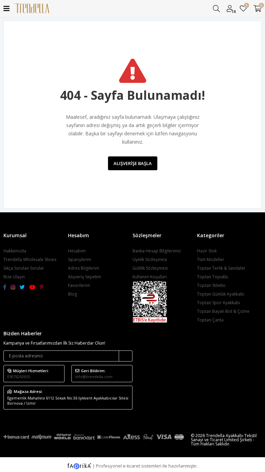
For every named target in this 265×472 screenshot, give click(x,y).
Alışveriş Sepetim (84, 277)
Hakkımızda (14, 251)
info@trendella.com (93, 376)
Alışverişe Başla (133, 163)
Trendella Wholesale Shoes (29, 259)
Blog (72, 294)
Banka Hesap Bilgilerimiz (156, 251)
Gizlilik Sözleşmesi (150, 268)
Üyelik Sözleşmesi (149, 259)
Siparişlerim (79, 259)
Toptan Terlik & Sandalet (221, 268)
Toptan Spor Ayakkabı (218, 303)
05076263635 (18, 376)
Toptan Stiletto (211, 285)
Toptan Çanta (210, 320)
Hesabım (77, 251)
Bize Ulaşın (14, 277)
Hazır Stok (207, 251)
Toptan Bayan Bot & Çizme (223, 311)
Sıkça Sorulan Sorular (23, 268)
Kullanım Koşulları (149, 277)
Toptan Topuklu (212, 277)
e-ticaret (131, 465)
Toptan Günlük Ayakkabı (220, 294)
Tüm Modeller (210, 259)
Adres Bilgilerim (83, 268)
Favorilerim (246, 6)
